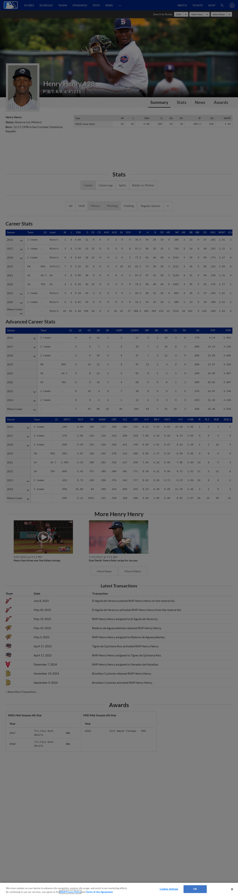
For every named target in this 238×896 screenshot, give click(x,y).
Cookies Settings (169, 888)
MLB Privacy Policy (70, 891)
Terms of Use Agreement (99, 891)
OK (195, 888)
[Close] (232, 889)
